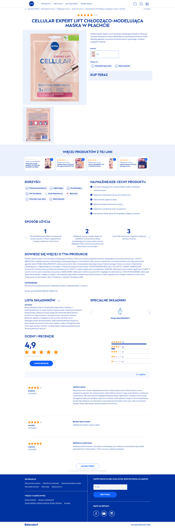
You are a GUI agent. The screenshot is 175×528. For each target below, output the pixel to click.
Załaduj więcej (87, 466)
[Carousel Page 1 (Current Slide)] (86, 226)
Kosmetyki (33, 9)
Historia (30, 500)
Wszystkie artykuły (32, 487)
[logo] (31, 4)
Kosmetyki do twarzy (48, 9)
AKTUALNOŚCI (72, 4)
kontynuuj (105, 495)
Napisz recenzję (41, 363)
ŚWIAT (86, 4)
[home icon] (25, 9)
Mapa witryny (57, 487)
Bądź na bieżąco (101, 506)
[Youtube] (104, 513)
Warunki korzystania (33, 483)
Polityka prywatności (51, 483)
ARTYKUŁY (58, 4)
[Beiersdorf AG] (31, 524)
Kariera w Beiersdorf (46, 500)
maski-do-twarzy (78, 9)
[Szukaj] (135, 4)
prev (25, 237)
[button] (51, 159)
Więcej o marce (35, 496)
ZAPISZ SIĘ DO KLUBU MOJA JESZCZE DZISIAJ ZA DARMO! (120, 479)
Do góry (147, 9)
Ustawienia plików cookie (71, 483)
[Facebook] (96, 513)
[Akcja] (147, 4)
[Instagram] (112, 513)
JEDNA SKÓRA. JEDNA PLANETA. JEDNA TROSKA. (43, 503)
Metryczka (45, 487)
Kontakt (67, 503)
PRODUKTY (46, 4)
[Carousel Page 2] (88, 226)
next (149, 237)
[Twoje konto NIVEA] (141, 4)
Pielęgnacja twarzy (63, 9)
